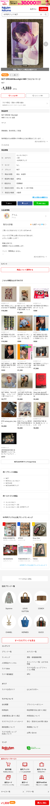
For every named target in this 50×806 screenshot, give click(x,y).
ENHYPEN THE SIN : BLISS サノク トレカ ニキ (40, 423)
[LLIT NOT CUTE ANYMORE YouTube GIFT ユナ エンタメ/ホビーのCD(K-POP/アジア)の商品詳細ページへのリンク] (25, 380)
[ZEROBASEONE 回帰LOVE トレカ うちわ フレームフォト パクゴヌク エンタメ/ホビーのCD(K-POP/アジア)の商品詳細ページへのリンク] (9, 438)
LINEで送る (42, 203)
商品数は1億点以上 (8, 770)
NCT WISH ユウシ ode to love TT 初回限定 (8, 307)
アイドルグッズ (21, 332)
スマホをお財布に (25, 784)
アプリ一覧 (30, 791)
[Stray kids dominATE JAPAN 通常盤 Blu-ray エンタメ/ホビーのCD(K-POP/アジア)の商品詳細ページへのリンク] (41, 380)
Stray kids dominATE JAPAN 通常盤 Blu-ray (40, 394)
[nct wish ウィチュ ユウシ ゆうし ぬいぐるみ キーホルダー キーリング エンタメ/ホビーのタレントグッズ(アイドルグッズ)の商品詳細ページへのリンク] (25, 323)
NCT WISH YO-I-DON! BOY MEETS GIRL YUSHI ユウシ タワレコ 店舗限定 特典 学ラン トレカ (40, 338)
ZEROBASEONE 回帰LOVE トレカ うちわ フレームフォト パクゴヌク (8, 453)
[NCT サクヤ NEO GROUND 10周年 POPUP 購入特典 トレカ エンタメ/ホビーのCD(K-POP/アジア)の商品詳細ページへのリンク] (25, 294)
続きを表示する (40, 141)
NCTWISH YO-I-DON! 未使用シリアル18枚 (8, 336)
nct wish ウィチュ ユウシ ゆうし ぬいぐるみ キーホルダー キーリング (24, 337)
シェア (25, 203)
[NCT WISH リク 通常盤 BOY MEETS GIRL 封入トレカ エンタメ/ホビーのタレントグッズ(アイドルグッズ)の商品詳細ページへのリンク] (9, 352)
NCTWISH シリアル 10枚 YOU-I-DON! (40, 364)
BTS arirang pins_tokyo (8, 422)
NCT (2, 83)
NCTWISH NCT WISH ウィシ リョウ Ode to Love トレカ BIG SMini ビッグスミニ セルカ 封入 (24, 367)
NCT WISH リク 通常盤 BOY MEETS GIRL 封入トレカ (8, 365)
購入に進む (42, 802)
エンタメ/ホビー (22, 155)
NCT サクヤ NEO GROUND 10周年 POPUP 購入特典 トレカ (24, 307)
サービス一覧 (5, 791)
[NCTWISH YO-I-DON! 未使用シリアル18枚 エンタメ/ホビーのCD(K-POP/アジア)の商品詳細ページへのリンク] (9, 323)
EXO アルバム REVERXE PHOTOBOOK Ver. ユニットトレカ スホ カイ (24, 424)
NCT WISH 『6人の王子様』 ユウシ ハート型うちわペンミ (8, 394)
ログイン (33, 9)
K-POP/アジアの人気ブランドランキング (33, 565)
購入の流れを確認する (40, 197)
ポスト (9, 203)
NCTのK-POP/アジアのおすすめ (25, 462)
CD (18, 158)
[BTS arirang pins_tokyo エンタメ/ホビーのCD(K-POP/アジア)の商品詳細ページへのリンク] (9, 409)
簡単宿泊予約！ (41, 770)
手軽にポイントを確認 (41, 784)
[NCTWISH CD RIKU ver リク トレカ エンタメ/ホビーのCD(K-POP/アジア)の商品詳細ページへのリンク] (41, 294)
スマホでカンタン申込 (8, 784)
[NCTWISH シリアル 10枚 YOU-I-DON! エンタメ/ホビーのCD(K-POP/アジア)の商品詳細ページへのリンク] (41, 352)
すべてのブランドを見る (25, 640)
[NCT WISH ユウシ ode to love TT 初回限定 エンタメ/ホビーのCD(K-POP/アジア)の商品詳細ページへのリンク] (9, 294)
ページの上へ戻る (25, 579)
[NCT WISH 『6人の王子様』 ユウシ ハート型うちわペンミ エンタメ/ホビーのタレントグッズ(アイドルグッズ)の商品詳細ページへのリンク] (9, 380)
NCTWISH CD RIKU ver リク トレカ (40, 307)
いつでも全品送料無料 (25, 770)
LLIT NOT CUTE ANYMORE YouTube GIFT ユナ (24, 394)
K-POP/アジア (22, 160)
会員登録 (43, 9)
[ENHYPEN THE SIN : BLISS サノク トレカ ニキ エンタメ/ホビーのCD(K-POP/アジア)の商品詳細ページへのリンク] (41, 409)
